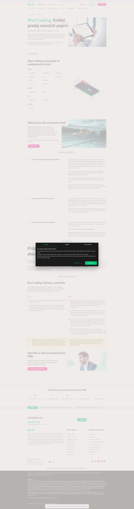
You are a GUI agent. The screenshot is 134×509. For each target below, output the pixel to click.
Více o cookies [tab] (87, 244)
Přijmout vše (91, 263)
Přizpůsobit (77, 263)
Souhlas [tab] (46, 244)
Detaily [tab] (67, 244)
